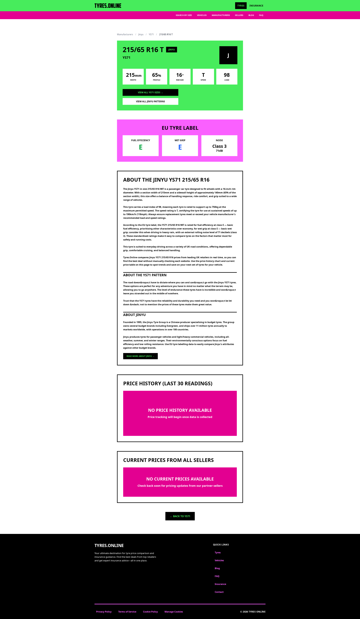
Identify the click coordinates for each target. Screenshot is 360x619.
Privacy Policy (104, 611)
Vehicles (202, 15)
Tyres (240, 5)
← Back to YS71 (180, 516)
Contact (219, 592)
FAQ (261, 15)
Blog (251, 15)
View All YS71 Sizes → (150, 92)
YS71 (151, 34)
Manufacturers (221, 15)
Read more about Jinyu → (140, 356)
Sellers (239, 15)
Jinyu (140, 34)
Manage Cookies (174, 611)
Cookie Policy (150, 611)
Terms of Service (127, 611)
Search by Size (184, 15)
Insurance (256, 5)
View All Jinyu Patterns (150, 101)
